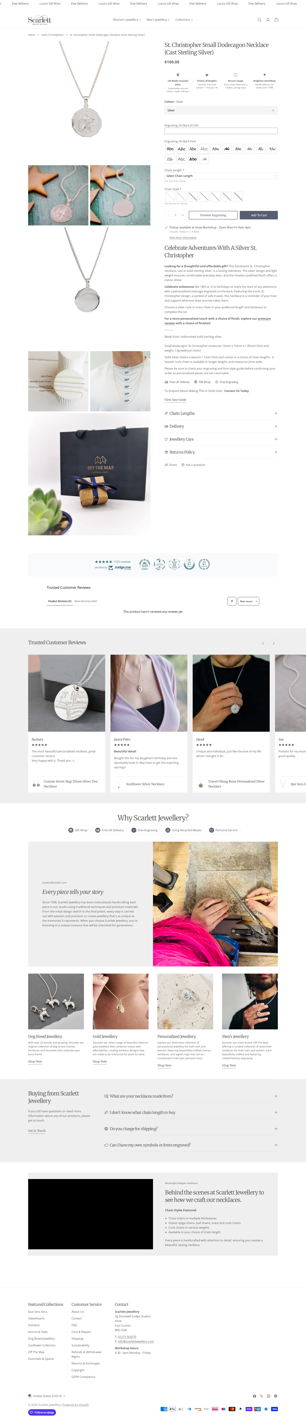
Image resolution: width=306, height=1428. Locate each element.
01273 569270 (127, 1337)
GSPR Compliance (83, 1377)
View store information (183, 237)
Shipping (77, 1339)
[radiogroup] (221, 154)
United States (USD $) (47, 1396)
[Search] (259, 19)
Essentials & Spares (41, 1359)
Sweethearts (36, 1318)
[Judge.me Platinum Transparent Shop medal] (159, 564)
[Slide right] (273, 643)
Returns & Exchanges (86, 1363)
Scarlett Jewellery (49, 1405)
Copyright (78, 1370)
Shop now (35, 1061)
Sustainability (80, 1345)
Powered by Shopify (75, 1405)
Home (31, 34)
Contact (77, 1318)
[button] (221, 125)
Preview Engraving (213, 215)
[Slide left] (263, 643)
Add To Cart (259, 215)
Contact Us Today (236, 391)
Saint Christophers (52, 34)
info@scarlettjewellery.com (136, 1341)
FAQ (74, 1325)
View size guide (175, 399)
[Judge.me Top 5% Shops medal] (189, 564)
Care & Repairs (81, 1332)
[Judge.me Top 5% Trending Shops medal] (204, 564)
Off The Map (36, 1352)
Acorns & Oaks (38, 1332)
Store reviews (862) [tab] (85, 601)
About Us (78, 1312)
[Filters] (232, 601)
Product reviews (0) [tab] (60, 601)
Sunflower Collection (42, 1345)
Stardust (34, 1325)
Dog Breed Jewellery (41, 1339)
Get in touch (37, 1130)
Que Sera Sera (37, 1312)
